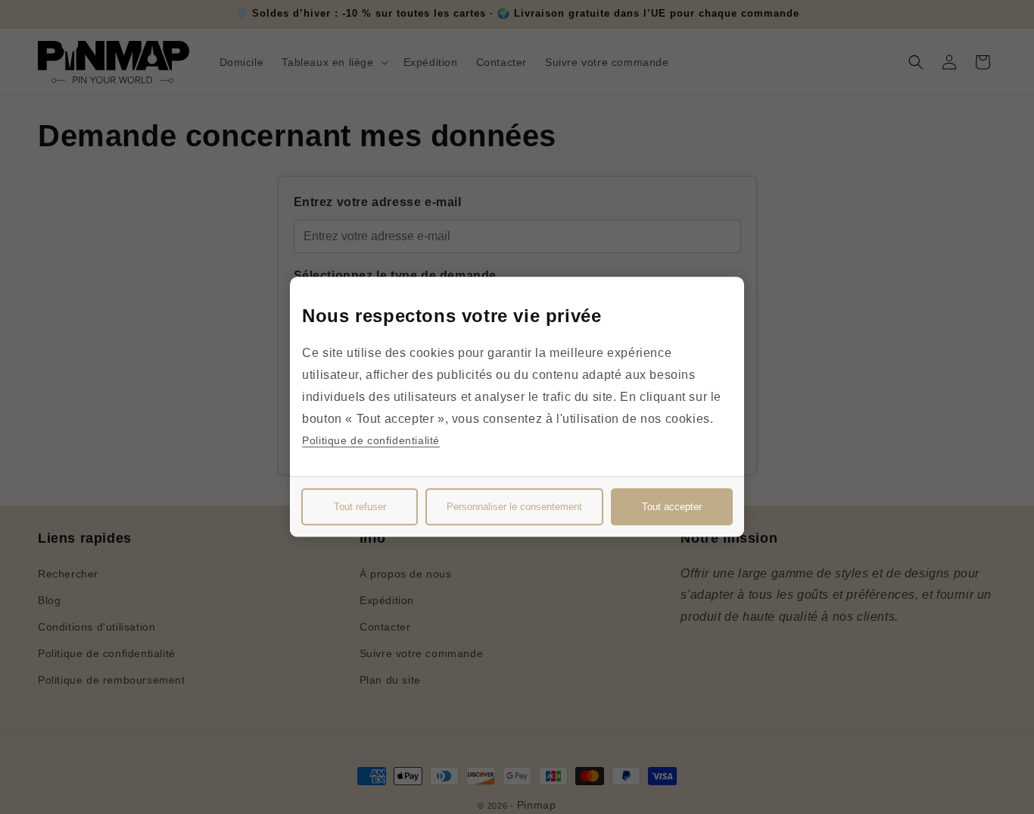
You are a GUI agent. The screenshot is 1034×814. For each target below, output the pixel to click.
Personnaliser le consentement (514, 507)
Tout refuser (360, 507)
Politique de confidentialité (371, 441)
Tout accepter (672, 507)
